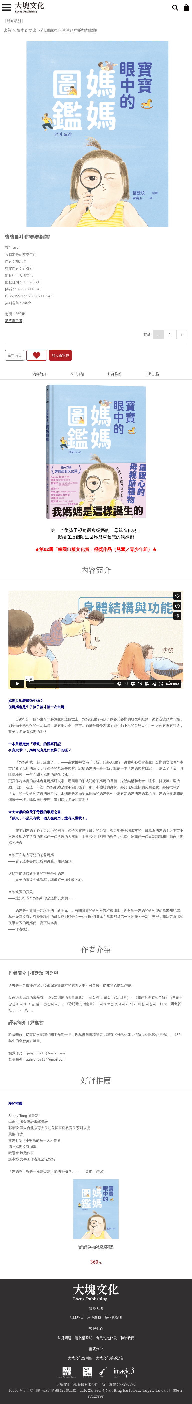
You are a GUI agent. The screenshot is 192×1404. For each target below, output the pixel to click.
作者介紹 (77, 373)
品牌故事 (77, 1317)
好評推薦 (115, 373)
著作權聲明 (113, 1317)
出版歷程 (94, 1317)
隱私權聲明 (83, 1337)
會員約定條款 (106, 1337)
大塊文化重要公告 (110, 1357)
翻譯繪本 (49, 30)
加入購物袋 (60, 355)
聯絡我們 (127, 1337)
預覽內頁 (15, 355)
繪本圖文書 (26, 30)
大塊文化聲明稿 (80, 1357)
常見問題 (65, 1337)
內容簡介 (40, 373)
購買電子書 (13, 320)
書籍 (8, 30)
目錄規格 (152, 373)
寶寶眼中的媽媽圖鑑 (96, 1247)
